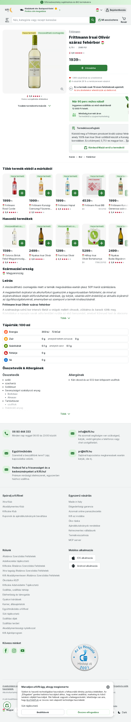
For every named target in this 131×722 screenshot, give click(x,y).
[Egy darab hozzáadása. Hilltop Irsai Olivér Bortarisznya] (101, 243)
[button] (115, 10)
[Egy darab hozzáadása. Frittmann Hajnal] (75, 193)
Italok (72, 157)
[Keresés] (93, 20)
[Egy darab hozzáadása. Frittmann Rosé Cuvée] (22, 193)
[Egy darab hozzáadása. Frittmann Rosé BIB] (101, 193)
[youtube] (22, 650)
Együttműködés (22, 451)
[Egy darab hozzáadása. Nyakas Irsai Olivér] (48, 243)
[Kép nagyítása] (62, 89)
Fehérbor (91, 157)
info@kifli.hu (86, 431)
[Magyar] (99, 10)
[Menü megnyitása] (7, 20)
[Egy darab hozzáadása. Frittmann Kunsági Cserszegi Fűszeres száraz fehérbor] (48, 193)
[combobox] (51, 20)
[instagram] (14, 650)
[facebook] (6, 650)
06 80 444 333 (21, 431)
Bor (80, 157)
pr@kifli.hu (85, 451)
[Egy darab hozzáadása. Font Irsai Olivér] (75, 243)
